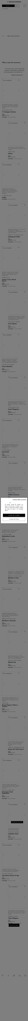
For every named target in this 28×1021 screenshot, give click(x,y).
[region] (14, 510)
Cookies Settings (14, 519)
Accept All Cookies (14, 515)
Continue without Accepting (19, 499)
